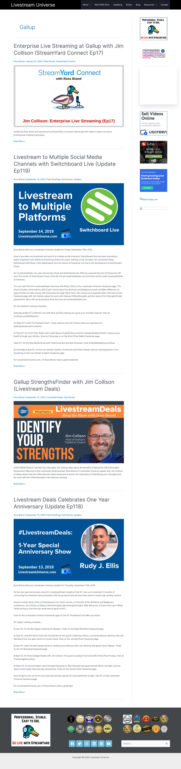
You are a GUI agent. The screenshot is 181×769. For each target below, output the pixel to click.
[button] (89, 4)
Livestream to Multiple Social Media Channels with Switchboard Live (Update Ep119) (65, 164)
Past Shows (49, 61)
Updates (77, 179)
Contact (164, 4)
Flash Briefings (54, 179)
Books (129, 4)
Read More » (19, 141)
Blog (138, 4)
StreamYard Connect (65, 61)
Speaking (117, 4)
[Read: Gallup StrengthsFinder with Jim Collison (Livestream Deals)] (69, 432)
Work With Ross (102, 4)
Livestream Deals (55, 397)
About (85, 4)
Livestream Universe (33, 5)
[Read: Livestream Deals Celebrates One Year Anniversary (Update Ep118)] (69, 549)
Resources (149, 4)
